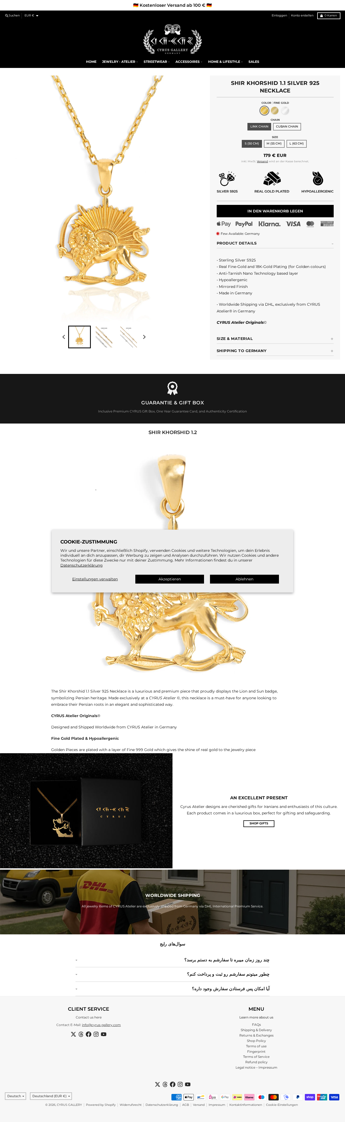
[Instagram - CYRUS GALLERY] (96, 1034)
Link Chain (259, 126)
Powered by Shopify (101, 1105)
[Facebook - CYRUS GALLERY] (88, 1034)
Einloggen (279, 15)
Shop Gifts (259, 823)
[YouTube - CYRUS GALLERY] (103, 1034)
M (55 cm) (274, 143)
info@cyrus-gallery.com (101, 1025)
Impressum (217, 1105)
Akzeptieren (169, 578)
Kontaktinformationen (245, 1105)
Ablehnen (244, 578)
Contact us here (89, 1017)
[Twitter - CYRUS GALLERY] (73, 1034)
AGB (185, 1105)
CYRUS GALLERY (69, 1105)
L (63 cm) (296, 143)
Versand (262, 161)
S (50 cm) (252, 143)
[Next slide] (144, 337)
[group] (79, 337)
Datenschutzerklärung (81, 565)
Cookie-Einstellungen (282, 1105)
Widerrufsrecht (131, 1105)
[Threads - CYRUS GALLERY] (81, 1034)
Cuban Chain (287, 126)
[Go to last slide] (64, 337)
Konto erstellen (302, 15)
